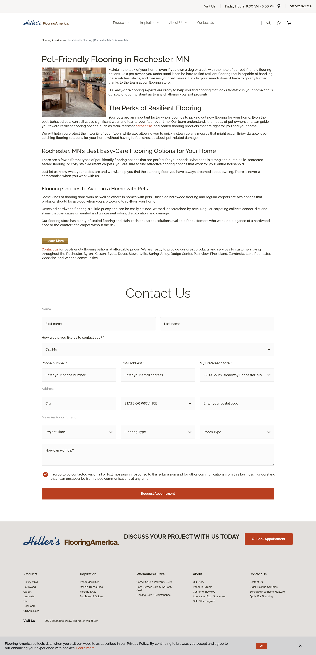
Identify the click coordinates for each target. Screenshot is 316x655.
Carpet (27, 591)
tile (149, 126)
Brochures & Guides (91, 596)
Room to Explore (202, 586)
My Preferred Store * (216, 363)
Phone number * (54, 363)
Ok (261, 645)
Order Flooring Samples (264, 586)
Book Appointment (270, 539)
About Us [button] (176, 23)
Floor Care (29, 606)
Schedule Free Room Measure (267, 591)
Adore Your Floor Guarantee (209, 596)
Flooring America (52, 40)
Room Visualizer (89, 582)
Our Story (198, 582)
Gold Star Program (204, 601)
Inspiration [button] (147, 23)
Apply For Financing (261, 596)
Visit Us (209, 6)
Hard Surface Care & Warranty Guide (154, 588)
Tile (25, 601)
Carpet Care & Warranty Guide (154, 582)
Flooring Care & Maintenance (153, 595)
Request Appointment (158, 493)
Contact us (50, 249)
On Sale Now (31, 610)
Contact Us (205, 23)
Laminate (28, 596)
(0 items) (289, 22)
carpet (141, 126)
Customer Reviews (204, 591)
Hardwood (29, 586)
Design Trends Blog (91, 586)
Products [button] (120, 23)
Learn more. (85, 648)
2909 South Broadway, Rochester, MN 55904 (71, 620)
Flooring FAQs (88, 591)
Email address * (132, 363)
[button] (268, 22)
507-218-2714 (301, 6)
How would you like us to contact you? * (73, 337)
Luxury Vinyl (30, 582)
